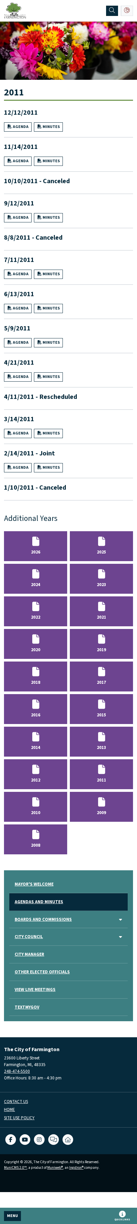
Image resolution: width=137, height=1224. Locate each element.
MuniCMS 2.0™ (15, 1167)
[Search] (112, 11)
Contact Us (16, 1102)
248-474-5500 (17, 1071)
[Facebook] (10, 1139)
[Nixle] (53, 1139)
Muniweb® (55, 1167)
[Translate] (127, 11)
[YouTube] (25, 1139)
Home (9, 1110)
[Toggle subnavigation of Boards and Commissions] (120, 920)
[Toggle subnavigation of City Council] (120, 937)
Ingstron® (76, 1167)
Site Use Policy (19, 1118)
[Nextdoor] (68, 1139)
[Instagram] (39, 1139)
